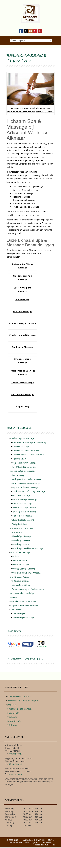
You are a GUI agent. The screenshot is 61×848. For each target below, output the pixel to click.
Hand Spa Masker (21, 540)
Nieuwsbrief (13, 713)
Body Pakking (22, 406)
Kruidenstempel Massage (22, 335)
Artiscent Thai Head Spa (22, 593)
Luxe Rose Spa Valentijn (24, 467)
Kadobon (11, 704)
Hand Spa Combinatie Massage (27, 548)
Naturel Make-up (20, 581)
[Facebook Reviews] (27, 644)
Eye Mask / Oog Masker (24, 462)
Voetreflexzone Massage (23, 568)
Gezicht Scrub (19, 458)
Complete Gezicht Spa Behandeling (29, 442)
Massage (22, 362)
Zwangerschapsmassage (24, 511)
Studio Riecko (50, 845)
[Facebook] (21, 31)
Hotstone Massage (22, 311)
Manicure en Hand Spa (21, 528)
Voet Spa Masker (20, 564)
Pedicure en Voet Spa (20, 552)
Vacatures (12, 717)
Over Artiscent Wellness (19, 696)
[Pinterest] (35, 31)
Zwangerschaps (22, 359)
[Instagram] (30, 31)
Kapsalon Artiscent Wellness (24, 605)
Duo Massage (22, 299)
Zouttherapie (18, 613)
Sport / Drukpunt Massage (25, 487)
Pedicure (16, 556)
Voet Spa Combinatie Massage (26, 572)
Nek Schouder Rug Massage (26, 483)
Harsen (13, 597)
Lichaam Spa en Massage (22, 471)
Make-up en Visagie (19, 577)
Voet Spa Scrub (19, 560)
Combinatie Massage (22, 347)
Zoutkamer (16, 609)
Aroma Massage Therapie (22, 323)
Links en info (14, 721)
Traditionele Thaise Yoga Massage (28, 491)
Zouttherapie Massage (22, 394)
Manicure (17, 532)
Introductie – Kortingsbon (19, 708)
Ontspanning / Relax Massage (27, 479)
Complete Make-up (21, 585)
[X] (26, 31)
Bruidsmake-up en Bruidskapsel (28, 589)
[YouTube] (40, 31)
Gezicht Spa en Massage (22, 438)
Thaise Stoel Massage (22, 382)
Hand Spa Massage (21, 536)
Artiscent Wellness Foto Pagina (22, 700)
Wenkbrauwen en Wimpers (23, 601)
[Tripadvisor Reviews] (41, 644)
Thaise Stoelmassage (22, 515)
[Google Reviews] (14, 644)
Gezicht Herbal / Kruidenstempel (28, 454)
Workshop (12, 725)
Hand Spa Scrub (20, 544)
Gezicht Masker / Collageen (25, 450)
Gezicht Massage (20, 446)
